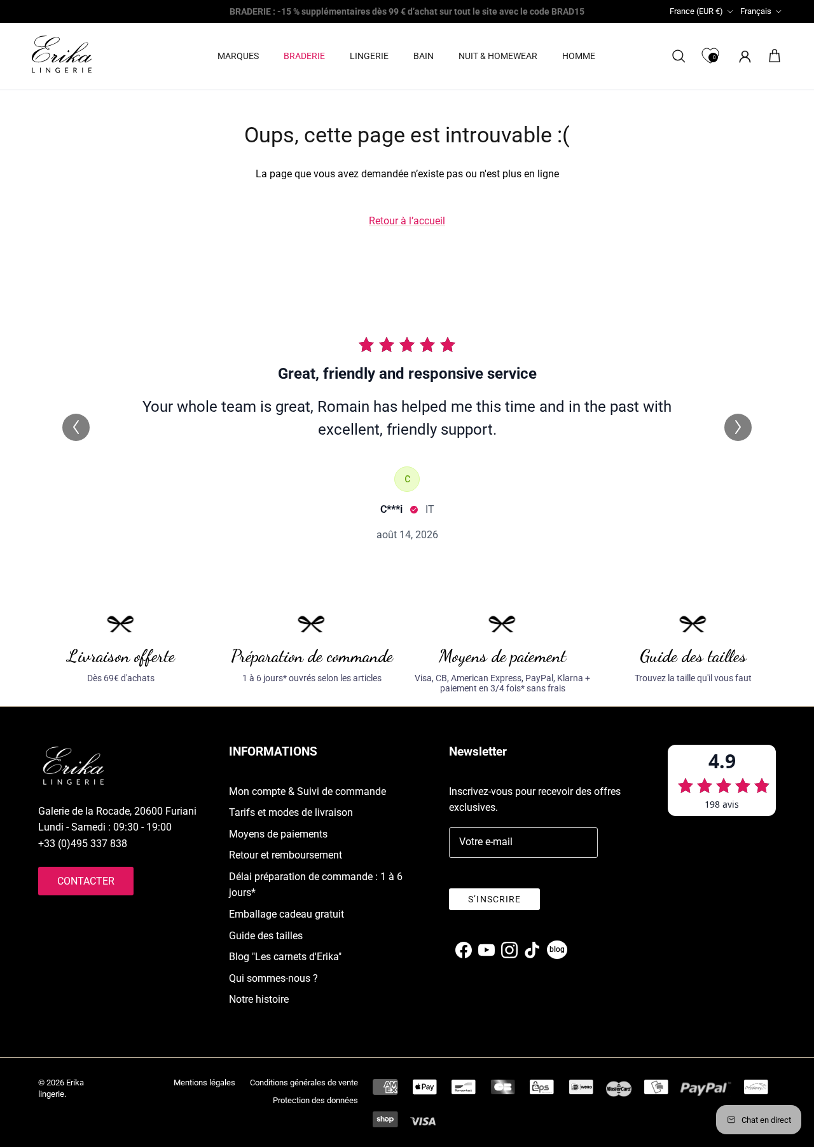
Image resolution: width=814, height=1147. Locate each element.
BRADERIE (304, 56)
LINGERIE (369, 56)
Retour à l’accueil (407, 221)
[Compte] (742, 56)
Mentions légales (204, 1082)
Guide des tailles (266, 936)
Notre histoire (259, 999)
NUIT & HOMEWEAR (498, 56)
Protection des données (315, 1100)
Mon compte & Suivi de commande (307, 791)
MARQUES (238, 56)
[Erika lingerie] (62, 54)
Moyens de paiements (278, 834)
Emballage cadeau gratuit (286, 914)
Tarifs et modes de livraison (291, 812)
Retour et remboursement (285, 855)
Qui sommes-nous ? (273, 978)
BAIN (423, 56)
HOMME (578, 56)
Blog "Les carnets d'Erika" (285, 957)
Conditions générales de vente (304, 1082)
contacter (85, 881)
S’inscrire (494, 899)
